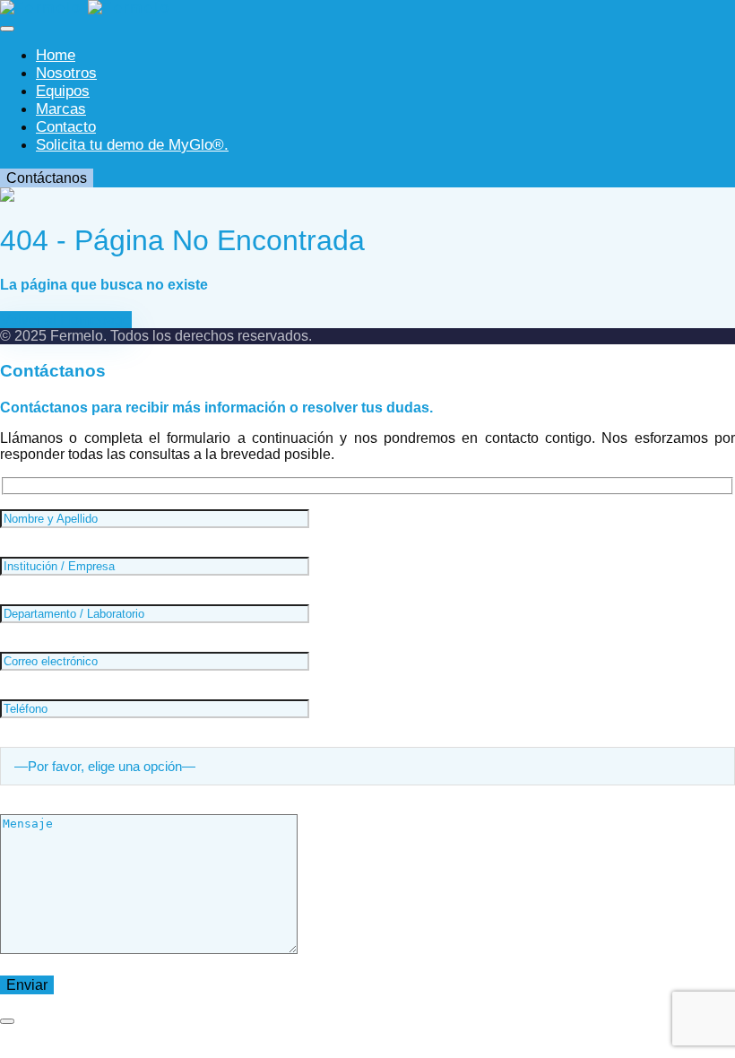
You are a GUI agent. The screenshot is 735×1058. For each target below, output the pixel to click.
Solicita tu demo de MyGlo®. (132, 144)
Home (55, 55)
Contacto (66, 126)
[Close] (7, 1021)
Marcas (61, 108)
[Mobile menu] (7, 28)
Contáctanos (46, 178)
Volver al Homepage (66, 319)
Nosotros (66, 73)
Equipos (63, 91)
